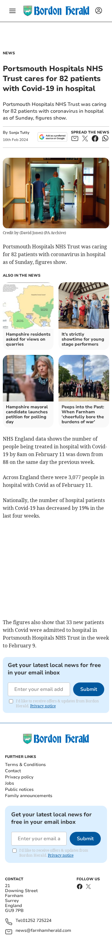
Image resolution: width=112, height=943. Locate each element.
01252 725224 (37, 920)
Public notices (19, 789)
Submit (88, 689)
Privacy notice (43, 706)
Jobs (9, 783)
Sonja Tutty (19, 132)
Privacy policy (19, 777)
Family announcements (28, 796)
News (9, 53)
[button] (12, 10)
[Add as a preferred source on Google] (52, 137)
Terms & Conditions (25, 765)
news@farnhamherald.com (43, 930)
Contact (13, 771)
